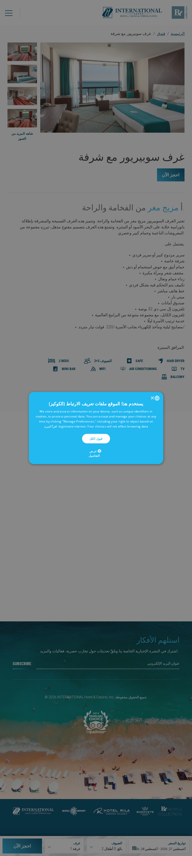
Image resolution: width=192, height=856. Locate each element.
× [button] (152, 398)
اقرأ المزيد (50, 426)
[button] (96, 453)
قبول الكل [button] (96, 438)
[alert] (96, 428)
